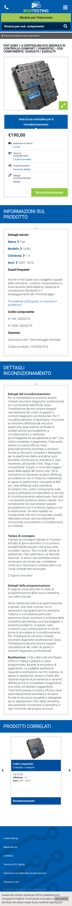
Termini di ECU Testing (14, 864)
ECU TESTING (36, 10)
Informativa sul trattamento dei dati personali (24, 873)
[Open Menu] (65, 7)
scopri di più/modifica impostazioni (44, 902)
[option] (36, 771)
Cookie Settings (10, 838)
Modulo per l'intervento (36, 17)
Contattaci (8, 856)
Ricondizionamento (49, 192)
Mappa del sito (10, 847)
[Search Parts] (65, 26)
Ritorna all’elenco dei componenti (21, 35)
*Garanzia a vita (11, 882)
